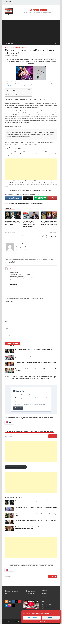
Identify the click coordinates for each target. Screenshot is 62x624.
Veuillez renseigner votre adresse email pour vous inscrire (29, 398)
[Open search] (56, 43)
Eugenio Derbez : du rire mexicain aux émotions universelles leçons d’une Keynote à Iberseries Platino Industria (34, 527)
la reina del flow (23, 203)
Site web (7, 335)
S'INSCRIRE (18, 408)
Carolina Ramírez (13, 203)
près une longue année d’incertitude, (18, 85)
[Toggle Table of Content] (28, 90)
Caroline (9, 55)
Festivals (44, 598)
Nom (6, 321)
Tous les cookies (32, 618)
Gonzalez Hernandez (16, 268)
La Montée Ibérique (17, 621)
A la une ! (7, 47)
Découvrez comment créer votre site (15, 467)
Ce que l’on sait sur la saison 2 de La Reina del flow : (18, 93)
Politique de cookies (41, 621)
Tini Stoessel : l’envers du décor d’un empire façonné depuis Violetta (12, 222)
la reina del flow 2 (33, 203)
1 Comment (14, 55)
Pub (43, 601)
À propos (44, 590)
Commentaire (9, 301)
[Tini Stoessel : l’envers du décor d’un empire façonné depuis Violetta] (13, 215)
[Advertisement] (31, 30)
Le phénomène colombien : (12, 94)
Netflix (25, 47)
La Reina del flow (19, 47)
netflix (41, 203)
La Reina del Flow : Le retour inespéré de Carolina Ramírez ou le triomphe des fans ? (49, 223)
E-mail (7, 328)
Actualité (12, 47)
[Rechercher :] (31, 436)
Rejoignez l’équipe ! (47, 604)
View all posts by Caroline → (22, 250)
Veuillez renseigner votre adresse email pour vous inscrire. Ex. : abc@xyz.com (29, 404)
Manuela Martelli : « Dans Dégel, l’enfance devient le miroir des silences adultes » (29, 223)
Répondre (13, 284)
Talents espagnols (46, 596)
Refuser (50, 618)
